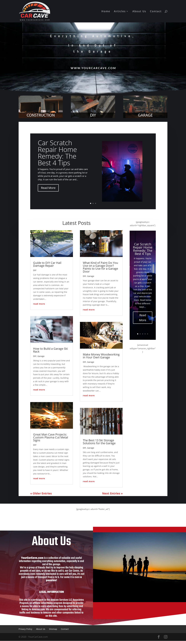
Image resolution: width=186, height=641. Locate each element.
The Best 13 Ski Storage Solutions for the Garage (99, 441)
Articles (120, 11)
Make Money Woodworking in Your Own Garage (101, 355)
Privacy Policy (25, 629)
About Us (139, 11)
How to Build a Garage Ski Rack (50, 350)
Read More (48, 188)
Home (105, 11)
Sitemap (53, 629)
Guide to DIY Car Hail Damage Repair (47, 264)
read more (39, 303)
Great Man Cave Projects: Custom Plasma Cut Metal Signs (50, 437)
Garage (40, 356)
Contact (156, 11)
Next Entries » (112, 493)
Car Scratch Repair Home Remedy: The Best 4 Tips (57, 152)
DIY (34, 270)
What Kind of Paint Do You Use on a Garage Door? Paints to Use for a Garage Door (100, 267)
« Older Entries (41, 493)
